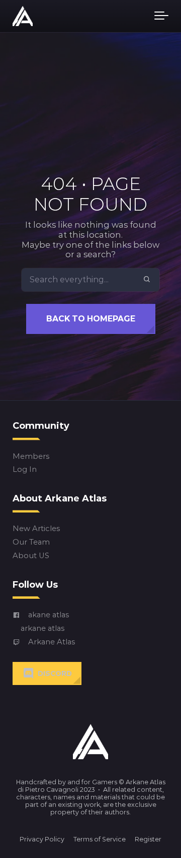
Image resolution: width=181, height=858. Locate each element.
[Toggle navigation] (161, 16)
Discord (55, 673)
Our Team (31, 543)
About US (31, 556)
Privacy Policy (42, 839)
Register (148, 839)
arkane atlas (42, 628)
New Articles (36, 529)
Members (31, 456)
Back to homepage (90, 318)
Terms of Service (99, 839)
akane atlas (48, 615)
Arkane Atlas (51, 642)
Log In (25, 470)
